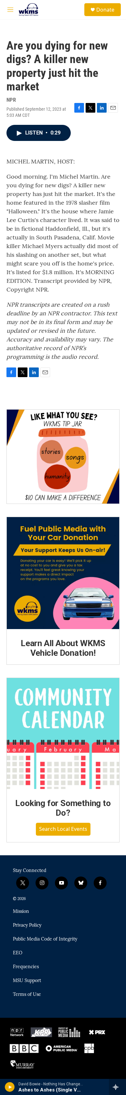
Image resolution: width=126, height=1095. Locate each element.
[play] (10, 1087)
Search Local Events (63, 828)
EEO (17, 953)
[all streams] (117, 1087)
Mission (21, 911)
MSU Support (27, 980)
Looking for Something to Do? (62, 808)
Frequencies (26, 967)
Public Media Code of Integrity (45, 939)
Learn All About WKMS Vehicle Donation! (63, 648)
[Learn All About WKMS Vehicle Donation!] (63, 573)
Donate (105, 10)
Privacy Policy (27, 925)
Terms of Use (27, 994)
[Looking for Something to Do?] (63, 733)
